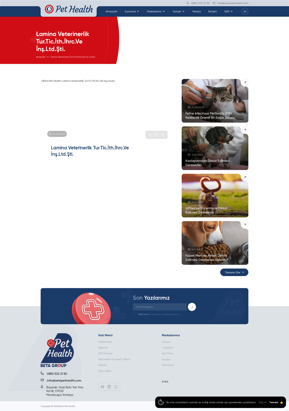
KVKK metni (144, 314)
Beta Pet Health (67, 406)
